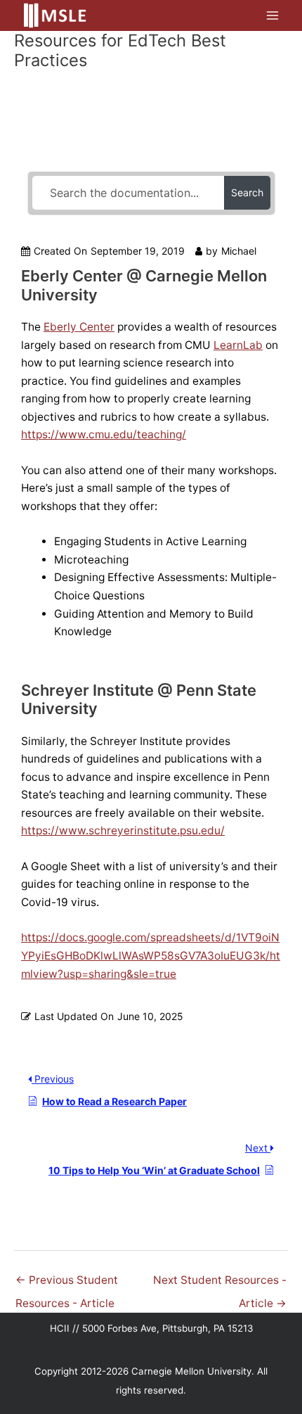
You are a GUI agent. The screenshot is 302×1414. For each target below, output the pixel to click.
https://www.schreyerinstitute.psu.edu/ (123, 830)
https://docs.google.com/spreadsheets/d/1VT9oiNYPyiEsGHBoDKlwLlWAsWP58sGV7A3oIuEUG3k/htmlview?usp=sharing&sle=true (150, 955)
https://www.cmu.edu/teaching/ (103, 434)
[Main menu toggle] (273, 15)
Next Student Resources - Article (220, 1283)
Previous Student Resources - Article (66, 1283)
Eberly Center (79, 326)
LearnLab (238, 345)
